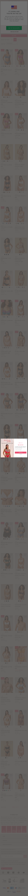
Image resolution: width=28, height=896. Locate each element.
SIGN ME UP (21, 452)
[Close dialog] (26, 439)
